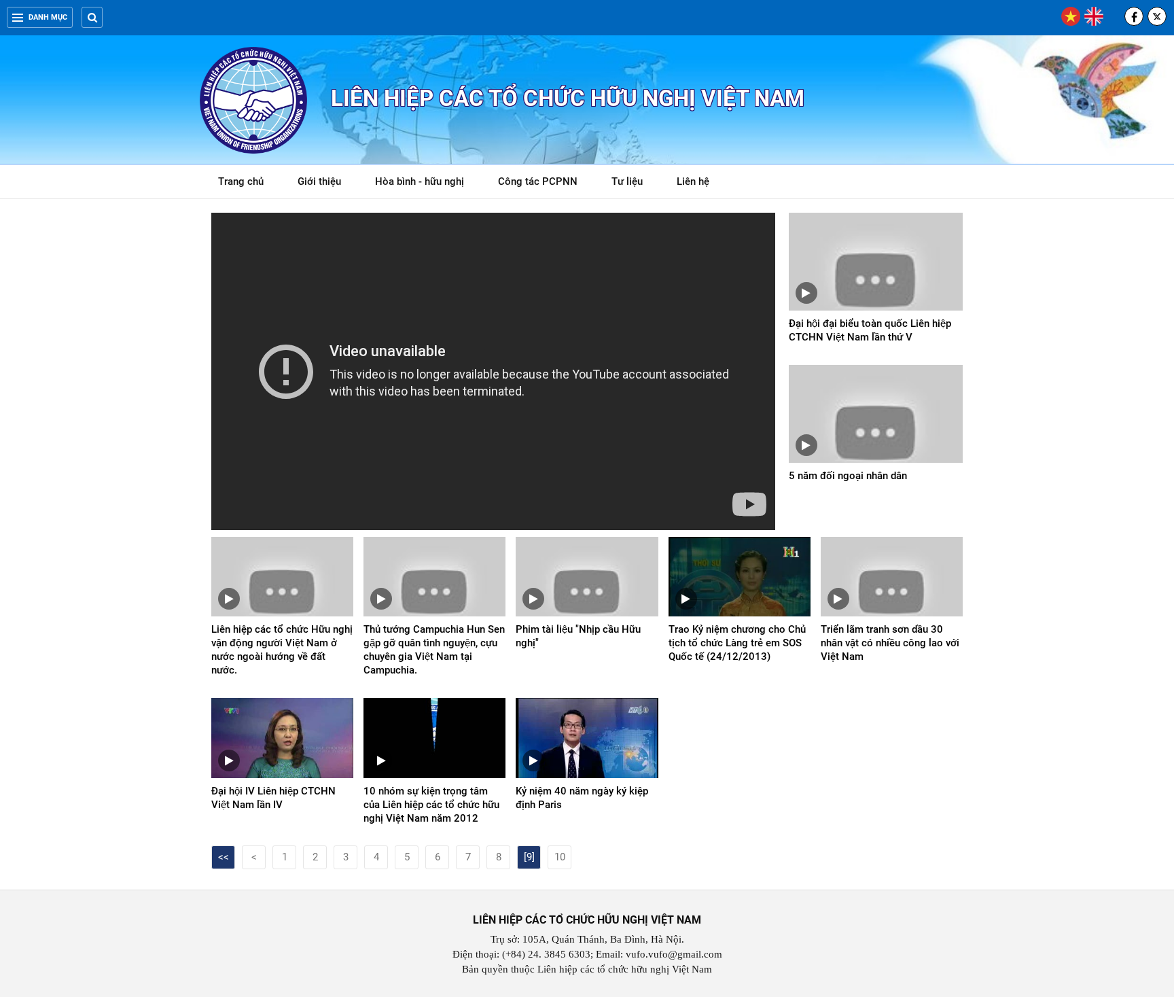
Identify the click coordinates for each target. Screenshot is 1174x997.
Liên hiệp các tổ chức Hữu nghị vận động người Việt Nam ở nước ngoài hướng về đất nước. (282, 649)
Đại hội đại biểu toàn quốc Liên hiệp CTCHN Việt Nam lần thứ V (870, 330)
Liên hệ (693, 181)
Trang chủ (241, 181)
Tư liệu (634, 183)
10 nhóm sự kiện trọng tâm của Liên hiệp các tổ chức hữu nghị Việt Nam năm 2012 (431, 804)
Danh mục (48, 17)
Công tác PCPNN (537, 181)
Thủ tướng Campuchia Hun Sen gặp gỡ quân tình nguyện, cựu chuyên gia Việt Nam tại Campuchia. (434, 649)
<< (223, 857)
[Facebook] (1133, 16)
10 (559, 857)
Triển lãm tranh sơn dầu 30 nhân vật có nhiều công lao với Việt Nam (890, 643)
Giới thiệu (319, 181)
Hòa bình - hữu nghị (419, 181)
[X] (1157, 16)
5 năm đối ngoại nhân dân (848, 476)
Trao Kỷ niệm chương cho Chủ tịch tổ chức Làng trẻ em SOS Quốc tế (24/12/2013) (737, 643)
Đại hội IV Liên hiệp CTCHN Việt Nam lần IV (273, 798)
